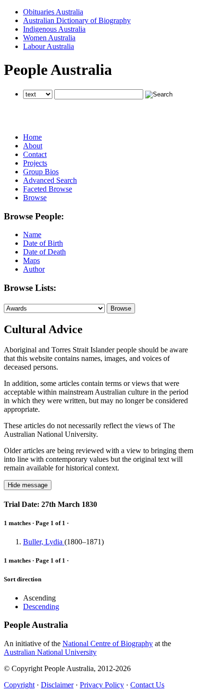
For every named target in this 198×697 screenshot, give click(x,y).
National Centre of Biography (107, 643)
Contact (35, 154)
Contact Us (147, 685)
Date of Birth (43, 243)
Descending (41, 606)
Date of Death (44, 252)
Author (34, 269)
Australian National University (50, 652)
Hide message (28, 485)
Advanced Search (50, 180)
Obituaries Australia (53, 12)
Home (32, 137)
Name (32, 234)
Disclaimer (57, 685)
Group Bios (41, 172)
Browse (35, 197)
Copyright (19, 685)
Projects (35, 163)
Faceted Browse (47, 189)
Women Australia (49, 38)
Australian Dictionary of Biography (77, 20)
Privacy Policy (102, 685)
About (32, 146)
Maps (31, 260)
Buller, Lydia (43, 542)
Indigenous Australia (54, 29)
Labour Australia (48, 46)
